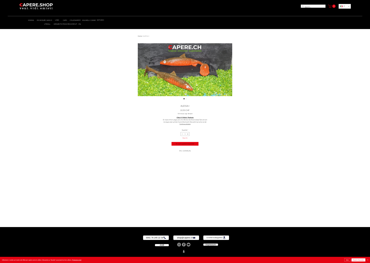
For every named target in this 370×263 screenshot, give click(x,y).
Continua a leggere (185, 124)
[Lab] (183, 251)
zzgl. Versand (188, 113)
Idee (347, 260)
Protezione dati (76, 260)
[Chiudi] (368, 259)
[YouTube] (188, 244)
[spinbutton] (185, 134)
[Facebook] (184, 244)
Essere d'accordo (358, 260)
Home (140, 36)
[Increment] (188, 134)
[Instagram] (179, 244)
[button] (332, 6)
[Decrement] (182, 134)
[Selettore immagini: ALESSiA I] (184, 99)
